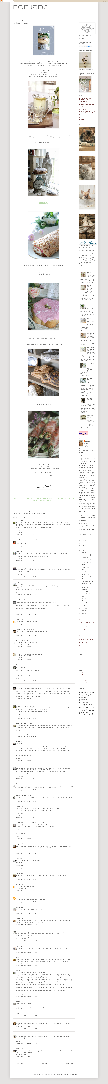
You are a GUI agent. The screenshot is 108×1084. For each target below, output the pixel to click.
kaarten (81, 485)
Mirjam (18, 582)
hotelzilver (92, 480)
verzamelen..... (84, 520)
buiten (93, 467)
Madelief (19, 741)
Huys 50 (18, 704)
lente (93, 494)
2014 (82, 548)
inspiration (91, 482)
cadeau (81, 469)
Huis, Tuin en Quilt (23, 566)
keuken (81, 490)
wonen (92, 529)
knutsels (82, 492)
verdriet (81, 518)
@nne (17, 946)
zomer (93, 532)
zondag (90, 534)
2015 (82, 545)
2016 (82, 543)
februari (85, 577)
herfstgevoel (84, 479)
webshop (43, 513)
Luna (94, 495)
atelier (93, 460)
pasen (81, 505)
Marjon (18, 873)
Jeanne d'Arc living (29, 513)
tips (87, 515)
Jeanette (19, 1034)
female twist (91, 470)
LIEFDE (90, 495)
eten (80, 470)
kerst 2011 (92, 485)
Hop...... (90, 272)
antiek (93, 458)
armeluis (81, 460)
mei (83, 569)
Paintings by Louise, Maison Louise (28, 823)
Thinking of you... (88, 581)
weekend (88, 527)
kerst (86, 485)
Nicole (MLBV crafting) (24, 629)
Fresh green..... (88, 589)
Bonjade (31, 7)
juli (84, 564)
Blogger (75, 1074)
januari (85, 605)
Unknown (18, 619)
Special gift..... (88, 594)
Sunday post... (89, 319)
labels (81, 493)
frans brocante (90, 472)
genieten (20, 513)
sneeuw (87, 514)
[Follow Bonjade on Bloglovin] (85, 47)
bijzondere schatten (87, 461)
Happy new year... (90, 416)
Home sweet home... (88, 579)
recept (38, 513)
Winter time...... (88, 596)
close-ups (87, 469)
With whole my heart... (91, 364)
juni (84, 567)
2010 (82, 611)
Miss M (18, 766)
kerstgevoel (83, 487)
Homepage (44, 1063)
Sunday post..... (90, 286)
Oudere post (70, 1063)
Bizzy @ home (20, 640)
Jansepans (19, 784)
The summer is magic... (91, 348)
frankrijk (81, 472)
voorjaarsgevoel (84, 523)
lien (17, 551)
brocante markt (90, 465)
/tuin (80, 458)
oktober (85, 560)
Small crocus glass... (86, 584)
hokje (18, 844)
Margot (18, 930)
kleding (93, 490)
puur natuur (91, 506)
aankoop (87, 458)
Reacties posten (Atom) (31, 1066)
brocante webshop (85, 467)
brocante (82, 465)
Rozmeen (18, 1001)
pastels (87, 505)
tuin (93, 515)
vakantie (82, 517)
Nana (17, 957)
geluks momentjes (87, 474)
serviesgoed (92, 510)
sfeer (82, 512)
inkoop (81, 482)
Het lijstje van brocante (25, 540)
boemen (93, 463)
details (93, 469)
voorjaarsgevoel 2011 (87, 525)
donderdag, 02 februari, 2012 (26, 924)
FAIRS (84, 470)
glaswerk (81, 477)
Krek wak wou (20, 1021)
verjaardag (92, 518)
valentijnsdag (91, 517)
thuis (80, 515)
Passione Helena (21, 600)
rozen (93, 508)
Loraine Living (21, 896)
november (85, 557)
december (85, 555)
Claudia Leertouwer (22, 795)
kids (87, 490)
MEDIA (80, 497)
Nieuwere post (18, 1063)
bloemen (83, 463)
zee (84, 532)
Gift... (89, 304)
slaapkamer (92, 512)
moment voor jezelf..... (87, 500)
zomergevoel (83, 534)
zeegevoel (88, 532)
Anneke (18, 918)
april (84, 572)
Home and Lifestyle (22, 723)
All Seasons (20, 520)
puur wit (19, 858)
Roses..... (85, 587)
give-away (92, 475)
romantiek (87, 508)
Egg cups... (91, 333)
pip (80, 506)
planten (84, 506)
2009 (82, 613)
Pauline (18, 884)
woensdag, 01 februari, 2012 (26, 534)
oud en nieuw (91, 503)
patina (93, 505)
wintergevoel (82, 529)
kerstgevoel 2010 (87, 489)
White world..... (88, 598)
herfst (93, 477)
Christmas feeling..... (91, 400)
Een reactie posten (21, 1060)
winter (93, 527)
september (85, 562)
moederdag (92, 497)
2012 (82, 553)
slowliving (82, 514)
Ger (17, 970)
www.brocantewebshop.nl (44, 472)
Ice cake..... (86, 591)
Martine (18, 686)
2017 (82, 540)
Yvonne (18, 652)
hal (89, 477)
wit (88, 529)
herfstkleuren (83, 480)
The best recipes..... (87, 601)
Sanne (18, 665)
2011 (82, 608)
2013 (82, 550)
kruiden (93, 492)
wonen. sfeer (84, 531)
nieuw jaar (82, 503)
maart (84, 574)
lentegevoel (83, 495)
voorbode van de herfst (87, 522)
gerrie (18, 907)
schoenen (81, 510)
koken (88, 492)
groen (85, 477)
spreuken (92, 514)
